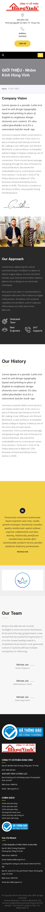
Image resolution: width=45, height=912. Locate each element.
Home (4, 88)
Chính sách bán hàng (9, 803)
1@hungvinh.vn (13, 789)
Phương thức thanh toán (11, 812)
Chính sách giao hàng (10, 809)
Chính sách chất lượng (10, 818)
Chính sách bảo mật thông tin (13, 815)
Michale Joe (22, 664)
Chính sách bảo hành (10, 806)
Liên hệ (22, 43)
